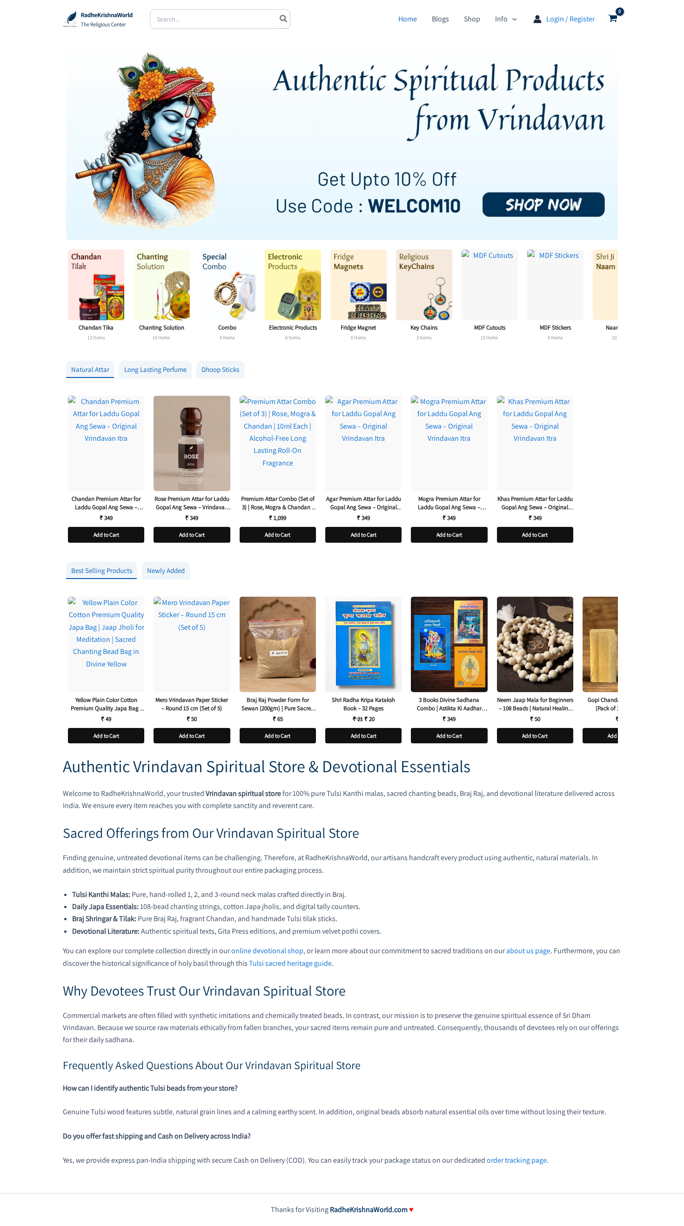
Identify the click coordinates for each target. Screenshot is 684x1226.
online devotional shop (267, 951)
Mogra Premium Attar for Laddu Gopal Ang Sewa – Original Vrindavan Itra (449, 503)
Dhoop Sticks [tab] (220, 369)
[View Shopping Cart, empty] (612, 19)
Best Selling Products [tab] (101, 570)
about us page (528, 951)
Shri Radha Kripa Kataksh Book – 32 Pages (363, 704)
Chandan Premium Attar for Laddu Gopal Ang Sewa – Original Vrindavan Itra (106, 503)
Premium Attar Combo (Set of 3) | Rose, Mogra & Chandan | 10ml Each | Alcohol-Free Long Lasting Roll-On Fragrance (277, 503)
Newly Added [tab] (166, 570)
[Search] (284, 19)
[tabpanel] (342, 471)
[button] (512, 19)
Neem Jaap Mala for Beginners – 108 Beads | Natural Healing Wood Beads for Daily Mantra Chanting (535, 704)
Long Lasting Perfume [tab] (155, 369)
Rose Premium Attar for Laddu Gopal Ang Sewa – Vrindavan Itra (191, 503)
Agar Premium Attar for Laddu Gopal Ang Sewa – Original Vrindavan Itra (363, 503)
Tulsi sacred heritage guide (290, 963)
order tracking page (517, 1160)
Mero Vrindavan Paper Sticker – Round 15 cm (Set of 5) (191, 704)
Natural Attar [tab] (90, 369)
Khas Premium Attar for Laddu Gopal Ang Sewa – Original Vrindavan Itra (535, 503)
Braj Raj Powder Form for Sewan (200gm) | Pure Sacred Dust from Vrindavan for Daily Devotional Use (278, 704)
